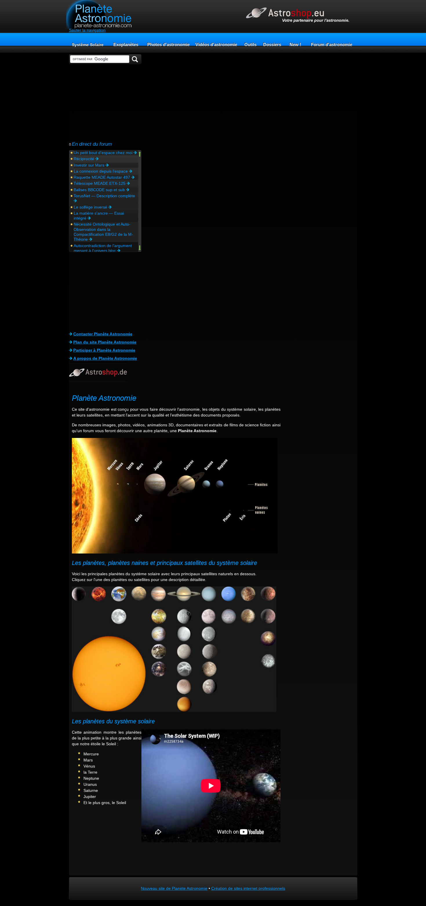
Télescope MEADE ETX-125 (100, 183)
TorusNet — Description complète (105, 195)
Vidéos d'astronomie (216, 44)
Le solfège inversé (91, 207)
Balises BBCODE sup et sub (100, 189)
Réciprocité (84, 158)
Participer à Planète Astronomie (104, 350)
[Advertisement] (105, 102)
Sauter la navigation (87, 30)
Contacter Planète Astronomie (102, 334)
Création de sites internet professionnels (248, 888)
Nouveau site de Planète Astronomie (174, 888)
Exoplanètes (125, 44)
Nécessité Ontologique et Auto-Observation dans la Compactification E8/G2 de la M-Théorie (103, 232)
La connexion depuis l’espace (101, 171)
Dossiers (272, 44)
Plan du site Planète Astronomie (104, 342)
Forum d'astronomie (331, 44)
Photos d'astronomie (168, 44)
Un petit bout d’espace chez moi (104, 152)
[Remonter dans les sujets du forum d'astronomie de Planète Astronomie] (139, 154)
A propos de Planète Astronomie (105, 358)
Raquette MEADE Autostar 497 (102, 177)
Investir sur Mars (89, 165)
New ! (295, 44)
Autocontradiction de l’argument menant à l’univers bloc (103, 248)
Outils (250, 44)
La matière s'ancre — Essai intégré (99, 215)
